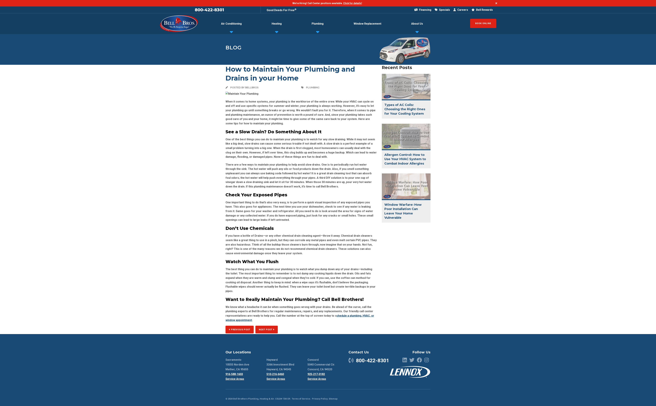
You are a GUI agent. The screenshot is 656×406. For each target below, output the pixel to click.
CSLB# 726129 (282, 398)
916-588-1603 (234, 374)
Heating (277, 23)
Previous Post (240, 329)
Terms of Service (301, 398)
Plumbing (318, 23)
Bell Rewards (484, 9)
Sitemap (333, 398)
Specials (444, 9)
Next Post (266, 329)
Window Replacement (367, 23)
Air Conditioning (231, 23)
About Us (417, 23)
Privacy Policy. (320, 398)
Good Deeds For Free (281, 10)
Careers (462, 9)
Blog (234, 47)
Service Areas (235, 379)
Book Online (483, 23)
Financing (424, 9)
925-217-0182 (316, 374)
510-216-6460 (275, 374)
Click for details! (352, 3)
